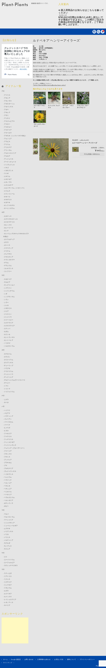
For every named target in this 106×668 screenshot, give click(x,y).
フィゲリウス (8, 439)
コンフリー (8, 271)
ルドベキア (8, 594)
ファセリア (8, 433)
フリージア (8, 451)
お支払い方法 (58, 659)
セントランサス (9, 337)
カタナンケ (8, 216)
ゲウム (6, 263)
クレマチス (8, 254)
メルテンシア (8, 540)
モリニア (7, 549)
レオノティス (8, 602)
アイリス (7, 95)
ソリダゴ (7, 343)
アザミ (6, 115)
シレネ (6, 305)
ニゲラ (6, 399)
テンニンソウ (8, 374)
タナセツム (8, 354)
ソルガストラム (9, 346)
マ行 (3, 510)
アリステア (8, 147)
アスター (7, 124)
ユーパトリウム (9, 560)
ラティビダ (8, 573)
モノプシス (8, 546)
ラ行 (3, 569)
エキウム (7, 176)
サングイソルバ (9, 285)
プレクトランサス (10, 471)
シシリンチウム (9, 291)
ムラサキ (7, 528)
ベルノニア (8, 483)
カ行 (3, 212)
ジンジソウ (8, 317)
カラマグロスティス (11, 219)
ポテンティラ (8, 503)
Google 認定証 (16, 659)
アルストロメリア (10, 153)
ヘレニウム (8, 477)
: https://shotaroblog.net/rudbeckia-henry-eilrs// (49, 85)
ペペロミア (8, 494)
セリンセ (7, 334)
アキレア (7, 112)
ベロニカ (7, 486)
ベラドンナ (8, 480)
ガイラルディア (9, 239)
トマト (6, 386)
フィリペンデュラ (10, 445)
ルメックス (8, 596)
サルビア (7, 282)
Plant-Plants (15, 5)
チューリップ (8, 365)
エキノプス (8, 182)
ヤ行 (3, 553)
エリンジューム (9, 194)
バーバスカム (8, 422)
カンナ (6, 231)
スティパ (7, 328)
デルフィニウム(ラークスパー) (14, 380)
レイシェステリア (10, 599)
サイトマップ (7, 663)
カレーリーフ (8, 228)
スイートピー (8, 320)
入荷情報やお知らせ (44, 659)
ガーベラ (7, 245)
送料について (71, 659)
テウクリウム (8, 371)
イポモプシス (8, 170)
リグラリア (8, 582)
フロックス (8, 454)
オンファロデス (9, 205)
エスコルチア (8, 185)
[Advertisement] (15, 630)
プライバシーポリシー (87, 659)
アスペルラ (8, 133)
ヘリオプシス (8, 474)
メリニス (7, 537)
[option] (35, 141)
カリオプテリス (9, 222)
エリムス (7, 191)
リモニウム (8, 588)
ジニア (6, 311)
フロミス (7, 457)
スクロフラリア (9, 326)
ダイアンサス (8, 363)
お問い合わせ (28, 659)
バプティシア (8, 416)
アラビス (7, 141)
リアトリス (8, 576)
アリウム (7, 144)
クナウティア (8, 248)
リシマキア (8, 585)
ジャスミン (8, 314)
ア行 (3, 91)
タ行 (3, 350)
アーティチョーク (10, 162)
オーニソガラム (9, 208)
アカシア (7, 98)
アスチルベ (8, 127)
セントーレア (8, 340)
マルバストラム (9, 517)
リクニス (7, 579)
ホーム (5, 659)
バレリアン (8, 419)
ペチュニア (8, 489)
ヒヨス (6, 431)
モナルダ (7, 543)
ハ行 (3, 406)
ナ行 (3, 395)
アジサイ (7, 118)
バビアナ (7, 413)
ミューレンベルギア (11, 526)
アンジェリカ (8, 159)
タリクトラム (8, 360)
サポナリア (8, 279)
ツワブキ (7, 368)
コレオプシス (8, 268)
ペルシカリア (8, 500)
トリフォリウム (9, 392)
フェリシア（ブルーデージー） (14, 448)
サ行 (3, 275)
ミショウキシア (9, 523)
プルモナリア (8, 468)
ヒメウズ (7, 428)
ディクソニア (8, 377)
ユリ (5, 557)
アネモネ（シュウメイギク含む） (15, 136)
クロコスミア (8, 257)
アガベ (6, 109)
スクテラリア (8, 323)
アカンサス (8, 101)
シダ (5, 294)
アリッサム (8, 150)
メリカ (6, 534)
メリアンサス (8, 531)
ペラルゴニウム (9, 497)
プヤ (5, 465)
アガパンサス (8, 107)
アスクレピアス (9, 121)
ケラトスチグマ (9, 260)
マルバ (6, 514)
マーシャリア (8, 520)
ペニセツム (8, 492)
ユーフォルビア (9, 562)
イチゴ (6, 168)
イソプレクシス (9, 165)
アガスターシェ (9, 104)
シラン (6, 299)
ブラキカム (8, 462)
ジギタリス (8, 308)
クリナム (7, 251)
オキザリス (8, 199)
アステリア (8, 130)
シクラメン (8, 288)
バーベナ (7, 425)
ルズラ (6, 591)
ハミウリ (7, 410)
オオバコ (7, 197)
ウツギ (6, 173)
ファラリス (8, 436)
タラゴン (7, 357)
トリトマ (7, 389)
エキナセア (8, 179)
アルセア (7, 156)
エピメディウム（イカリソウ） (14, 188)
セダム (6, 331)
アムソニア (8, 138)
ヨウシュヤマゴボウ (11, 565)
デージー (7, 383)
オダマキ (7, 202)
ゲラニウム (8, 265)
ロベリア (7, 605)
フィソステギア (9, 442)
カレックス (8, 225)
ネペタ (6, 402)
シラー (6, 302)
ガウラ (6, 242)
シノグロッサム (9, 297)
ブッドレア (8, 460)
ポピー (6, 506)
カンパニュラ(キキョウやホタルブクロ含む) (16, 235)
